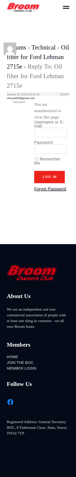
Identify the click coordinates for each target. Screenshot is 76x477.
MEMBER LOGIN (21, 368)
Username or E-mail (49, 124)
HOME (12, 357)
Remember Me (47, 161)
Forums (16, 47)
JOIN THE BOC (20, 362)
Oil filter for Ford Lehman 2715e (38, 57)
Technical (43, 47)
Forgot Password (50, 189)
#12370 (64, 94)
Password (43, 142)
